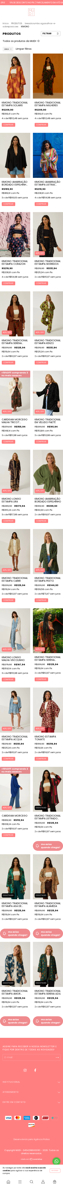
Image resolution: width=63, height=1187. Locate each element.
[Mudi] (8, 1181)
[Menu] (20, 1181)
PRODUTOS (16, 23)
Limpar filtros (23, 49)
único (6, 49)
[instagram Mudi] (25, 1070)
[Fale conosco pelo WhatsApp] (56, 1161)
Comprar (8, 124)
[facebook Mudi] (35, 1070)
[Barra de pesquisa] (31, 1181)
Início (6, 23)
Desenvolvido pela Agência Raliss (31, 1139)
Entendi (55, 1171)
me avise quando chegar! (17, 933)
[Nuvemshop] (32, 1159)
